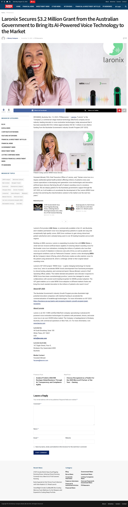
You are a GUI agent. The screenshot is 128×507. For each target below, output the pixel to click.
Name (36, 429)
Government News (8, 147)
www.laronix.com (39, 323)
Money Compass (13, 38)
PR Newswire (107, 6)
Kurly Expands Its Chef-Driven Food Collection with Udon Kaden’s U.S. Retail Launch (85, 207)
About (107, 1)
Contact (124, 1)
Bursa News (6, 128)
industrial (5, 193)
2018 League (6, 179)
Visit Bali (19, 203)
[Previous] (62, 221)
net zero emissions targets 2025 (12, 200)
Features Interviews (9, 136)
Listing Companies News (11, 155)
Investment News (43, 6)
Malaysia (24, 193)
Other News (56, 6)
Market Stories (7, 196)
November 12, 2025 (26, 38)
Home (18, 6)
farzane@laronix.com (41, 360)
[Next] (65, 221)
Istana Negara (15, 193)
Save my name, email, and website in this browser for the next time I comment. (61, 447)
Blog (3, 124)
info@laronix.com (40, 338)
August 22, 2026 (49, 215)
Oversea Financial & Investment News (14, 160)
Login (119, 6)
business (5, 186)
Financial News (28, 6)
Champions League (17, 186)
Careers (118, 1)
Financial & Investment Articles (88, 6)
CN (33, 1)
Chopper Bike (6, 190)
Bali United (5, 183)
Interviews (68, 6)
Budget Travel (16, 183)
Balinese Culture (18, 179)
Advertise (112, 1)
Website (68, 438)
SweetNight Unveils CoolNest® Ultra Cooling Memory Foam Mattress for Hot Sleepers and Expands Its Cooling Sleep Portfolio (48, 490)
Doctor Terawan (18, 190)
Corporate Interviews (10, 132)
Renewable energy (8, 203)
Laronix (73, 117)
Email (36, 438)
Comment (37, 404)
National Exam (18, 196)
